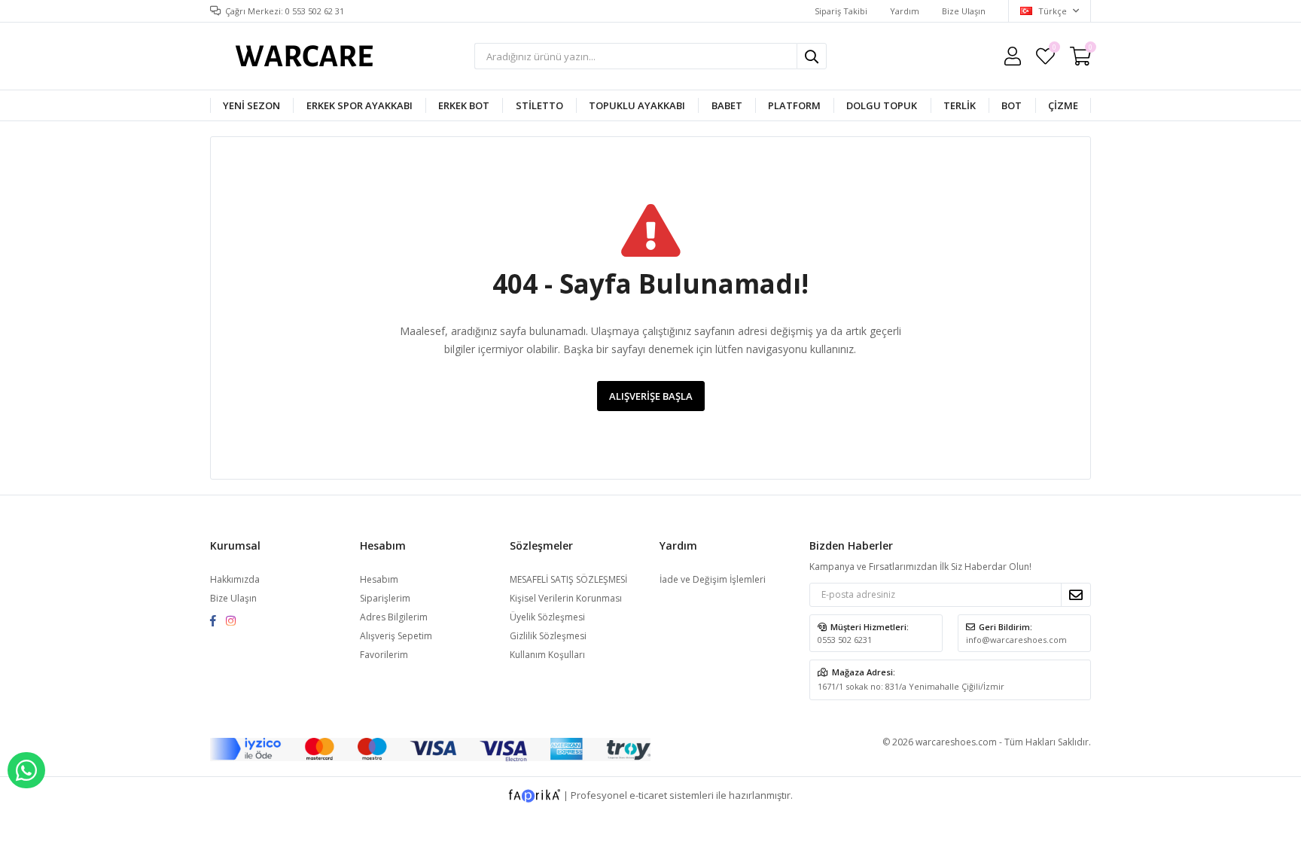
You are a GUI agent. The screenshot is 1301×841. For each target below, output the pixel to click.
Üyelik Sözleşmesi (547, 617)
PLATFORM (794, 105)
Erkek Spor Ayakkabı (359, 105)
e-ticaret (648, 795)
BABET (726, 105)
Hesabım (379, 579)
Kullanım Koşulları (547, 654)
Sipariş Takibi (841, 11)
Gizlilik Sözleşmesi (548, 635)
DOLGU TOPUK (881, 105)
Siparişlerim (385, 598)
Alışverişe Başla (651, 396)
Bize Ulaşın (964, 11)
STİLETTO (539, 105)
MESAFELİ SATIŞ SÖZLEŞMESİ (568, 579)
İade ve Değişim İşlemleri (713, 579)
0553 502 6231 (845, 639)
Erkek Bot (463, 105)
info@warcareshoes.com (1016, 639)
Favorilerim (1054, 49)
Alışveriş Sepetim (396, 635)
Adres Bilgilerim (394, 617)
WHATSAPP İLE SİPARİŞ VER (26, 770)
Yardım (904, 11)
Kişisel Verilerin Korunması (566, 598)
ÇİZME (1063, 105)
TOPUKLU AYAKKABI (637, 105)
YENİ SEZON (251, 105)
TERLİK (959, 105)
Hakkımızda (235, 579)
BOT (1011, 105)
